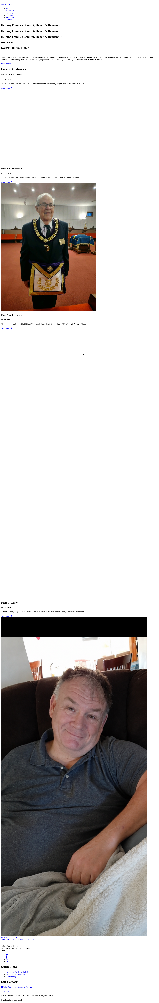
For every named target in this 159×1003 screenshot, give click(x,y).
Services (9, 13)
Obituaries (10, 15)
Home (8, 8)
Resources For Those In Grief (17, 972)
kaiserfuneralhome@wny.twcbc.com (17, 987)
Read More (5, 88)
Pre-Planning (11, 976)
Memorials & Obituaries (15, 974)
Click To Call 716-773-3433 (12, 939)
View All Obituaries (9, 937)
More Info (5, 64)
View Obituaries (30, 939)
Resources (10, 17)
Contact (9, 20)
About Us (10, 11)
